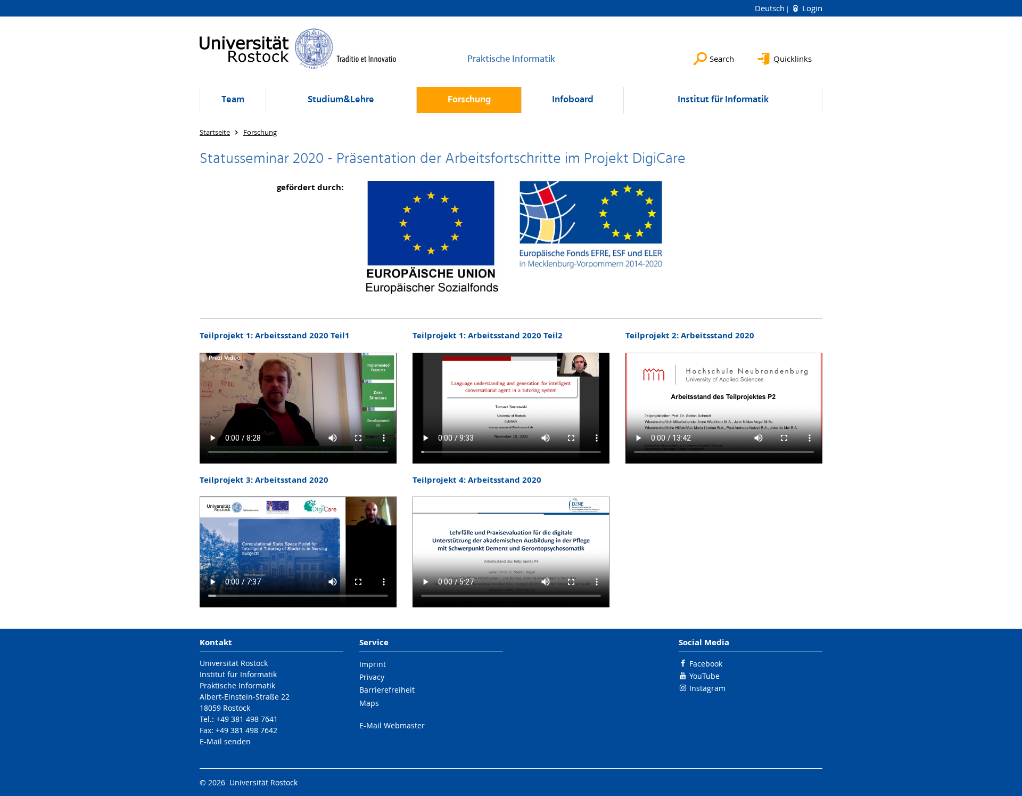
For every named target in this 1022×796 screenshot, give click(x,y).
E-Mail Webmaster (392, 725)
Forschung (469, 100)
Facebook (705, 664)
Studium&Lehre (341, 100)
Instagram (707, 688)
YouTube (704, 676)
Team (232, 100)
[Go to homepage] (298, 48)
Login (811, 8)
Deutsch (771, 8)
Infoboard (573, 100)
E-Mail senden (225, 741)
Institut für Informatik (723, 100)
